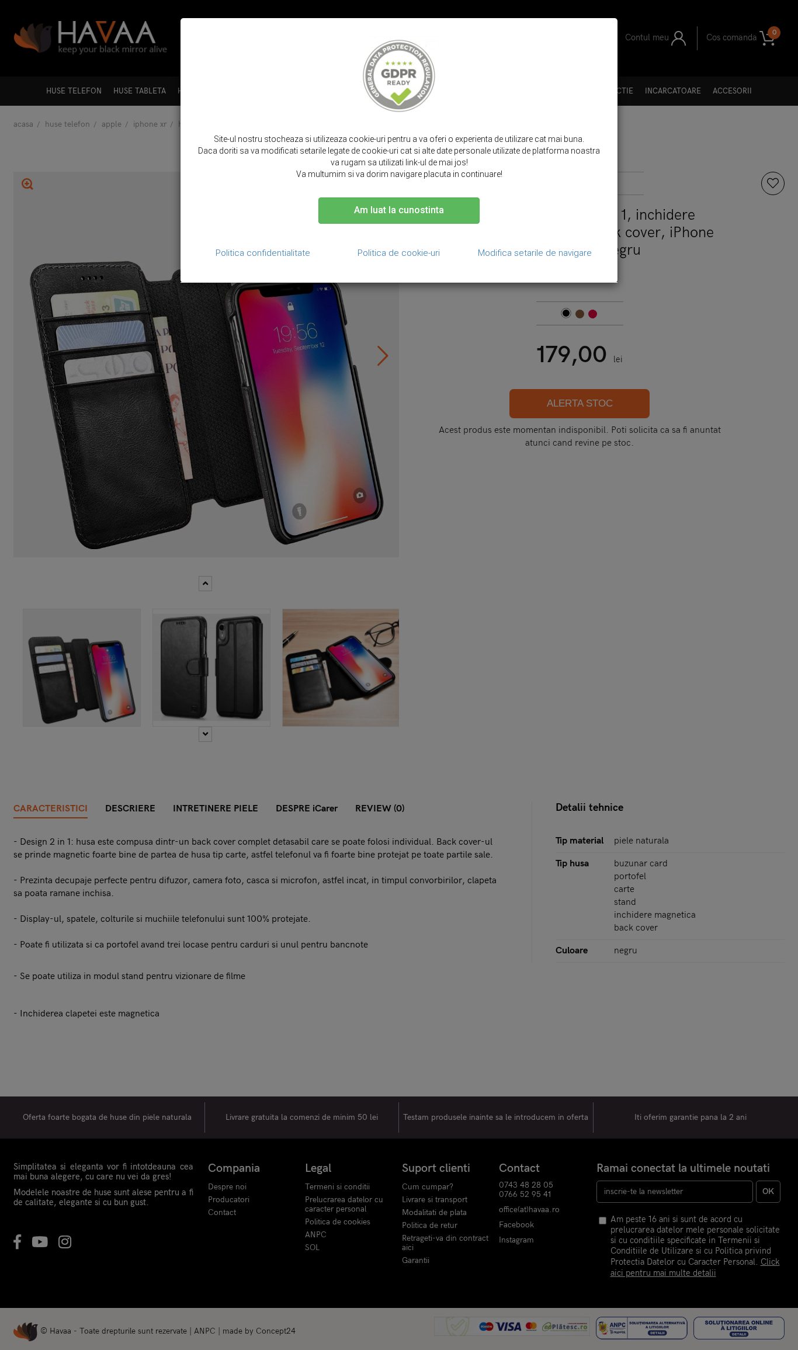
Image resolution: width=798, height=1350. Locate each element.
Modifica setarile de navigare (535, 253)
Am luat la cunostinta (399, 210)
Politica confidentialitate (263, 253)
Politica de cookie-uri (399, 253)
